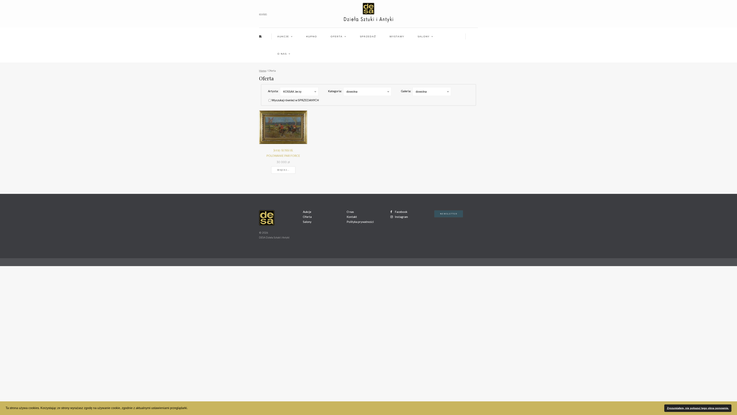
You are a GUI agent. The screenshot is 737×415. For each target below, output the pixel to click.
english (263, 13)
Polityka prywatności (360, 221)
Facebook (400, 211)
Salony (424, 36)
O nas (282, 53)
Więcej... (283, 170)
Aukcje (283, 36)
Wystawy (396, 36)
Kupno (311, 36)
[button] (189, 408)
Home (262, 70)
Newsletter (448, 213)
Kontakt (352, 216)
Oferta (336, 36)
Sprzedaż (368, 36)
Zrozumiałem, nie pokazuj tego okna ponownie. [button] (698, 408)
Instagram (401, 216)
